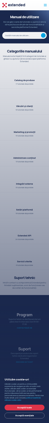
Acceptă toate (24, 407)
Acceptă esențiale (24, 415)
